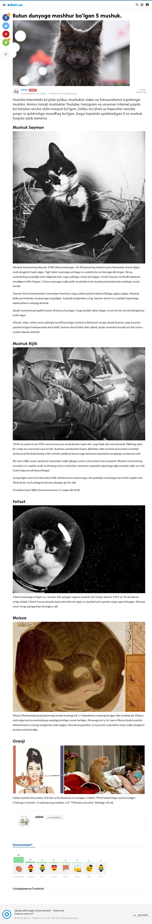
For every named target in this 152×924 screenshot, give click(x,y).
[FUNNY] (53, 868)
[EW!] (89, 868)
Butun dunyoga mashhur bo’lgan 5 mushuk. (67, 15)
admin (24, 89)
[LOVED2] (30, 868)
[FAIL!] (65, 868)
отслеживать (55, 817)
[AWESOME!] (18, 868)
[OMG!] (77, 868)
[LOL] (100, 868)
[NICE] (42, 868)
